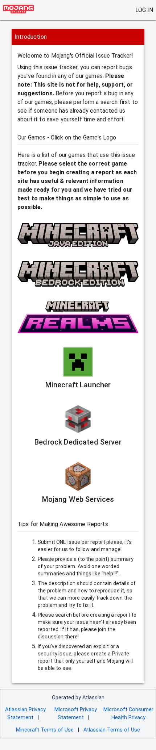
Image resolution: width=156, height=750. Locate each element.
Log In (144, 10)
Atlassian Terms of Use (111, 730)
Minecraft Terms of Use (45, 730)
